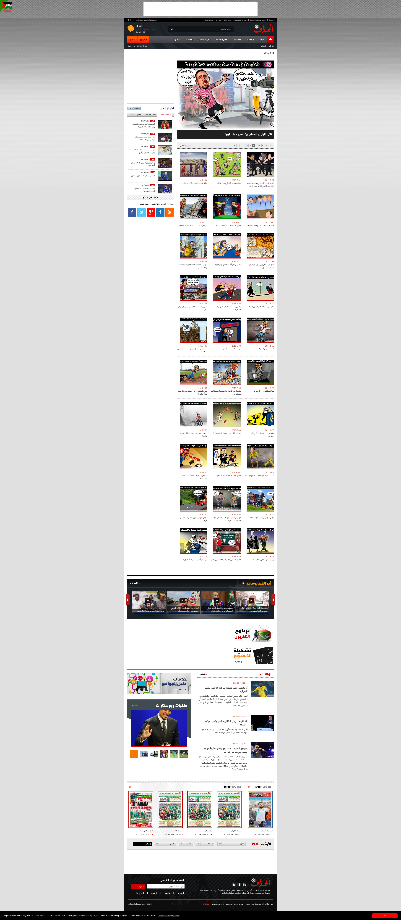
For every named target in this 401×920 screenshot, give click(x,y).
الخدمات (189, 40)
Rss (146, 46)
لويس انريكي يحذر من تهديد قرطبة (261, 517)
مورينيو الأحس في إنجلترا (232, 348)
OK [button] (385, 916)
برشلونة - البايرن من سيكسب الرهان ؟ (227, 225)
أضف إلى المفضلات (240, 20)
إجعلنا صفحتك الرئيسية (258, 20)
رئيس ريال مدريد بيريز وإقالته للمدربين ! (260, 225)
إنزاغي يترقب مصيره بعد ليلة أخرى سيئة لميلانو (192, 519)
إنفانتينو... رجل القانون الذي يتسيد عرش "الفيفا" (226, 722)
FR (128, 20)
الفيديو (143, 39)
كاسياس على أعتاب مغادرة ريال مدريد (228, 264)
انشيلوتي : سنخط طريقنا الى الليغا (261, 306)
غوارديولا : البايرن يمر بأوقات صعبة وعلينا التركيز (194, 477)
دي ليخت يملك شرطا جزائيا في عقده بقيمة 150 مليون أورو (142, 151)
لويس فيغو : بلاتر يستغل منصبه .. (261, 559)
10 (266, 146)
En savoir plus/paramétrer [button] (169, 916)
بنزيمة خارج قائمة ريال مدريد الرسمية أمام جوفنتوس (226, 392)
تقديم (167, 893)
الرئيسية (272, 20)
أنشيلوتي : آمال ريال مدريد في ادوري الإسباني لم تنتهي (261, 266)
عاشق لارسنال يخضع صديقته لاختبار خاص (226, 559)
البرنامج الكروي (136, 114)
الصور (132, 39)
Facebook (131, 46)
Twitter (139, 46)
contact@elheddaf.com (136, 904)
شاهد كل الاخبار (150, 197)
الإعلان (154, 893)
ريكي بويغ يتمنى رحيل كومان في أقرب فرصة (143, 164)
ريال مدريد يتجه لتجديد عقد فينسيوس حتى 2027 (145, 138)
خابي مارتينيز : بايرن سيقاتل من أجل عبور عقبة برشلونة (192, 392)
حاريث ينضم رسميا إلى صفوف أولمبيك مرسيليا (144, 190)
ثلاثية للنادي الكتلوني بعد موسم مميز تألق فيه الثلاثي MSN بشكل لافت (260, 184)
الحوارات (250, 40)
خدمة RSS (227, 20)
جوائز (177, 40)
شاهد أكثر (134, 583)
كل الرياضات (203, 40)
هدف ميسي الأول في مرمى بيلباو (229, 183)
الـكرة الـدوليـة (165, 114)
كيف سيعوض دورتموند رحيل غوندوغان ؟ (259, 475)
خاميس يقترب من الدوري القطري (143, 175)
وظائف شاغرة (208, 20)
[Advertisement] (200, 9)
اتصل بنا (218, 20)
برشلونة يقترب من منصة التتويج (229, 475)
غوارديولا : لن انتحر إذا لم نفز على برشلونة (192, 225)
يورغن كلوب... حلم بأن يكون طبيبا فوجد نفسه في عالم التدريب (225, 750)
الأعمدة (237, 40)
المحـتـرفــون (150, 114)
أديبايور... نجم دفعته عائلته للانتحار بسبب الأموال (225, 689)
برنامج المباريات (221, 40)
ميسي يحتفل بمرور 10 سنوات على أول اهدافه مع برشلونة (227, 519)
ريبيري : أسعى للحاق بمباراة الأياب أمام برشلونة (193, 434)
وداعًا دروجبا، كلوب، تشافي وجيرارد (195, 183)
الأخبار (261, 40)
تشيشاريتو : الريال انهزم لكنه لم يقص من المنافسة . (192, 350)
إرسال (148, 844)
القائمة (237, 662)
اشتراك (141, 886)
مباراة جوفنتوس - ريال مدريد (264, 391)
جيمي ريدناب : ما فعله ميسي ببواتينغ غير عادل (192, 308)
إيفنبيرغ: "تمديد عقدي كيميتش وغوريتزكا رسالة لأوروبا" (143, 125)
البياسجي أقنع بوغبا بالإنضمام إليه (195, 559)
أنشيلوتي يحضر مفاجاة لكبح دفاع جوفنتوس (262, 434)
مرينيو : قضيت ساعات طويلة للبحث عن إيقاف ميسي (193, 266)
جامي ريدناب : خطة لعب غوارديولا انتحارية (229, 308)
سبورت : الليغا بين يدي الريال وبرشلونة (227, 433)
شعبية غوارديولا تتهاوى (265, 348)
